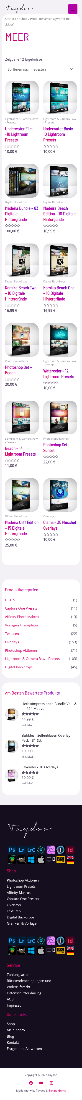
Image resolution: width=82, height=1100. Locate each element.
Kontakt (13, 1042)
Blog (10, 1036)
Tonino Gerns (57, 1090)
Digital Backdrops (19, 667)
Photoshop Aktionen (21, 650)
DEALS (10, 600)
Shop (24, 19)
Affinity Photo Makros (22, 616)
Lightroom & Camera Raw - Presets (32, 658)
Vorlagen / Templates (21, 625)
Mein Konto (16, 1030)
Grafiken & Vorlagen (22, 923)
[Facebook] (31, 1083)
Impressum (16, 1005)
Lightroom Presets (21, 886)
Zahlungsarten (18, 974)
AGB (10, 999)
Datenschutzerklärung (24, 993)
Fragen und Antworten (24, 1048)
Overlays (12, 642)
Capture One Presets (21, 608)
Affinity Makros (19, 892)
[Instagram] (51, 1083)
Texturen (12, 633)
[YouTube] (41, 1083)
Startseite (11, 19)
